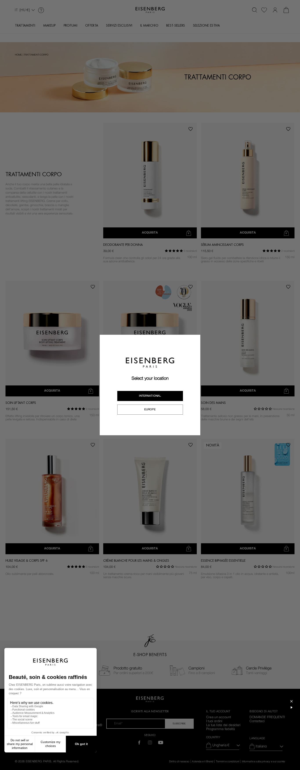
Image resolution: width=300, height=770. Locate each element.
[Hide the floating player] (291, 701)
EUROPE (149, 409)
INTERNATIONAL (150, 395)
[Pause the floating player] (291, 707)
